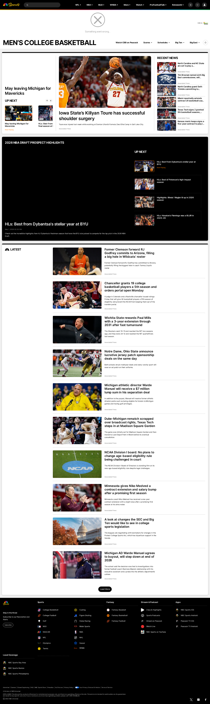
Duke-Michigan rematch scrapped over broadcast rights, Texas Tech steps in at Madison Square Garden (130, 422)
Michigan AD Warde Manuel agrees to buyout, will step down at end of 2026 (130, 556)
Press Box (50, 687)
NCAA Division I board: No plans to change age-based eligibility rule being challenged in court (129, 455)
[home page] (11, 5)
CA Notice (97, 687)
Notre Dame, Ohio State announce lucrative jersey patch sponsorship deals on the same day (129, 354)
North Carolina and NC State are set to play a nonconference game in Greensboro (191, 64)
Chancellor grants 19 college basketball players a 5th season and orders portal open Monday (131, 286)
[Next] (50, 100)
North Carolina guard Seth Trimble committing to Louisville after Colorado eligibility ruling (190, 87)
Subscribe (8, 625)
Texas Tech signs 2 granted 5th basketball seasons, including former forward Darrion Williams (191, 110)
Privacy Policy (69, 687)
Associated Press (65, 129)
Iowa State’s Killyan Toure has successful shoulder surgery (102, 115)
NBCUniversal (16, 691)
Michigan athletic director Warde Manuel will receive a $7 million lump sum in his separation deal (128, 388)
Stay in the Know (10, 613)
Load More (105, 589)
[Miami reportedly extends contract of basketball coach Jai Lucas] (166, 102)
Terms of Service (107, 687)
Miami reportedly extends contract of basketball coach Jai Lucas (191, 99)
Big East (194, 42)
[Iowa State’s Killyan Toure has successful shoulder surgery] (105, 82)
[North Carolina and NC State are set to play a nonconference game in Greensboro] (166, 67)
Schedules (163, 42)
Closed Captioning (23, 687)
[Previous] (46, 100)
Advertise (6, 687)
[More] (190, 4)
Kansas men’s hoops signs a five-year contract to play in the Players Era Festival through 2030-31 (191, 122)
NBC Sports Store (40, 687)
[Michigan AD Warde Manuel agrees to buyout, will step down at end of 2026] (77, 565)
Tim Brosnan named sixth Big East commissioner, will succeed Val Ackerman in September (191, 76)
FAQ (32, 687)
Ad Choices (59, 687)
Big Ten (178, 42)
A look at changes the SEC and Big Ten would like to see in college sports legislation (129, 523)
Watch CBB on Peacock (127, 42)
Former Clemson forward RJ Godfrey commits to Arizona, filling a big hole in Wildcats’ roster (129, 253)
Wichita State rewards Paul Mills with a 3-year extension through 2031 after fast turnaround (128, 321)
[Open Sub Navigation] (81, 5)
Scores (146, 42)
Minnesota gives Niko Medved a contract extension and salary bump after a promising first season (130, 489)
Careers (13, 687)
